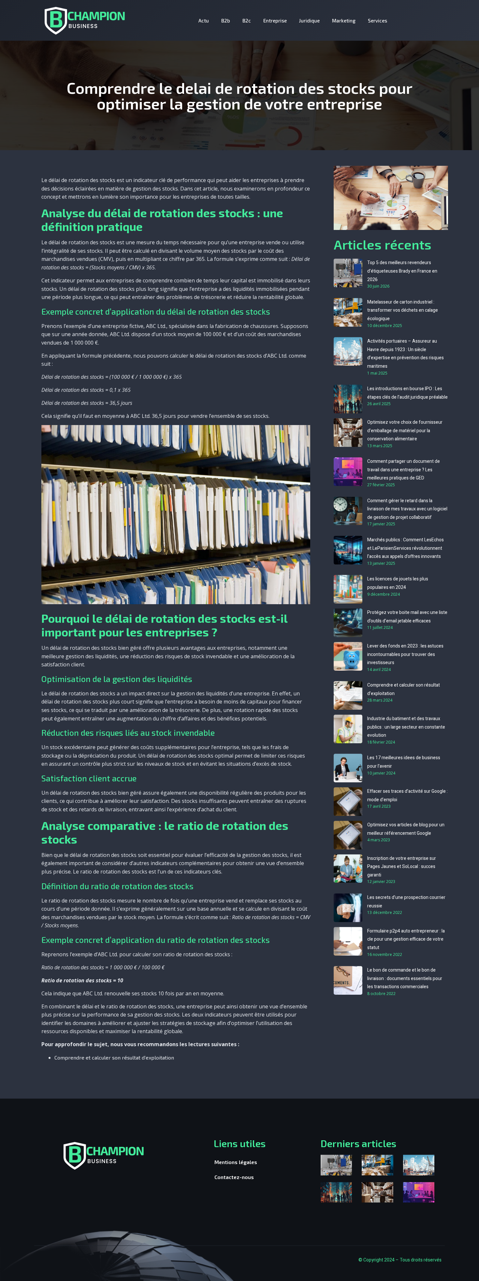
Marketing (344, 20)
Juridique (309, 20)
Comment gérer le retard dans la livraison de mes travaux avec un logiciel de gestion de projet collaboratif (407, 509)
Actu (203, 20)
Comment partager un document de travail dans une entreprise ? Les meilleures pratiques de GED (403, 469)
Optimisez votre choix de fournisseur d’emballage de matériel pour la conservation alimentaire (405, 430)
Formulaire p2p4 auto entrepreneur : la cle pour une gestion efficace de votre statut (406, 939)
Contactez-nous (234, 1177)
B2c (246, 20)
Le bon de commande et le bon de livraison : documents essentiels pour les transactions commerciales (404, 978)
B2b (225, 20)
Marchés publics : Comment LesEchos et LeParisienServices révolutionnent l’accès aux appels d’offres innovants (405, 548)
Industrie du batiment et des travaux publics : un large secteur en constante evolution (406, 727)
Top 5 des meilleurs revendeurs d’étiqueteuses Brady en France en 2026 (402, 271)
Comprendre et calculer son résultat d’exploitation (114, 1057)
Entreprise (275, 20)
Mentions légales (235, 1162)
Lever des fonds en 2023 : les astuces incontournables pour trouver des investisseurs (405, 654)
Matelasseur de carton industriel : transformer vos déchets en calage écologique (402, 310)
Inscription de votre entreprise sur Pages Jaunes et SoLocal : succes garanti (401, 866)
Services (377, 20)
